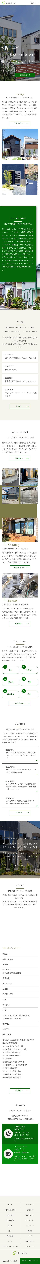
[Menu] (36, 2)
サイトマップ (30, 1247)
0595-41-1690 (8, 959)
